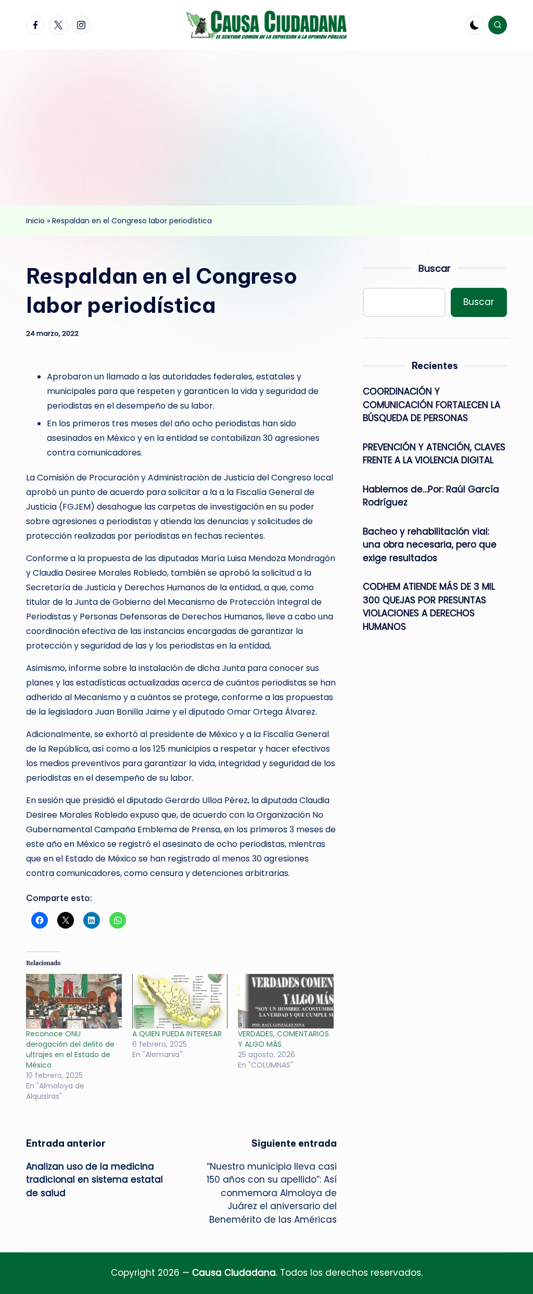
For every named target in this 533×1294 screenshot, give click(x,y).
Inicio (35, 220)
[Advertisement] (266, 127)
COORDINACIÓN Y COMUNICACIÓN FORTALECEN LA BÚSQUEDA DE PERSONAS (431, 404)
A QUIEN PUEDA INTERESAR (177, 1034)
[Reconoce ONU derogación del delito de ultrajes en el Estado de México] (74, 1001)
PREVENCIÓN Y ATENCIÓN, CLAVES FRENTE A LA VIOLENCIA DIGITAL (434, 454)
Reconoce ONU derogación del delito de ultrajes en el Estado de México (70, 1049)
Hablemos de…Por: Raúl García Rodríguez (431, 496)
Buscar (434, 268)
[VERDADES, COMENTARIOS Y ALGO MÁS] (286, 1001)
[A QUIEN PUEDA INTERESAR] (180, 1001)
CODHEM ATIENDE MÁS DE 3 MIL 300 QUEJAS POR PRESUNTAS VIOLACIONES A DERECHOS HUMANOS (429, 606)
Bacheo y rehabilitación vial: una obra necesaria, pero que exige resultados (430, 544)
